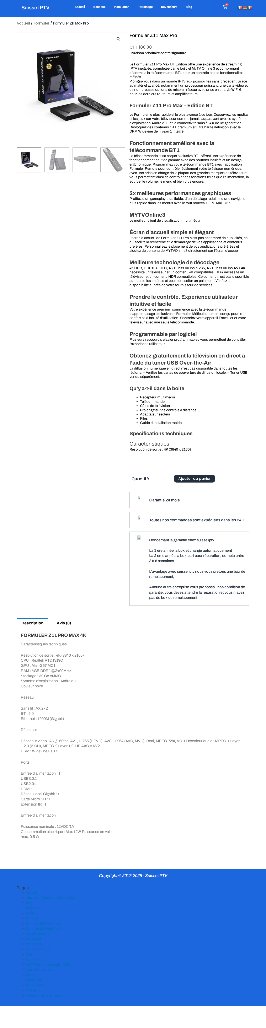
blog (29, 903)
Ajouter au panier (194, 478)
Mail (29, 954)
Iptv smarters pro (38, 949)
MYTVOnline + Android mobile (48, 965)
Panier (31, 975)
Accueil (80, 7)
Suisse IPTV (35, 7)
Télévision (33, 990)
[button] (118, 39)
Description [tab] (32, 623)
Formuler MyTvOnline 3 (43, 929)
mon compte (35, 959)
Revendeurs (169, 7)
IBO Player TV (36, 939)
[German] (245, 8)
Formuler (41, 23)
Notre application (38, 970)
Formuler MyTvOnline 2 (43, 923)
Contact (31, 913)
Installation (121, 7)
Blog (189, 7)
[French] (240, 8)
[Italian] (250, 8)
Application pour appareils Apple (50, 898)
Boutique (99, 7)
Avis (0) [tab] (64, 623)
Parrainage (145, 7)
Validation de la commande (45, 995)
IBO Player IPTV (37, 934)
